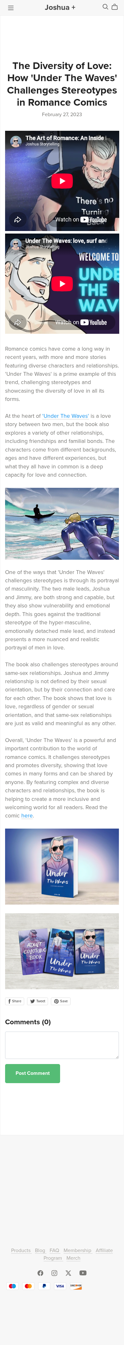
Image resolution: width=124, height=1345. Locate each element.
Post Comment (33, 1073)
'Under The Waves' (65, 416)
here (27, 815)
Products (21, 1250)
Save (63, 1001)
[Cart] (117, 7)
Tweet (40, 1001)
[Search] (105, 7)
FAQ (55, 1250)
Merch (73, 1258)
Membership (78, 1250)
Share (16, 1001)
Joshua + (60, 7)
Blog (40, 1250)
